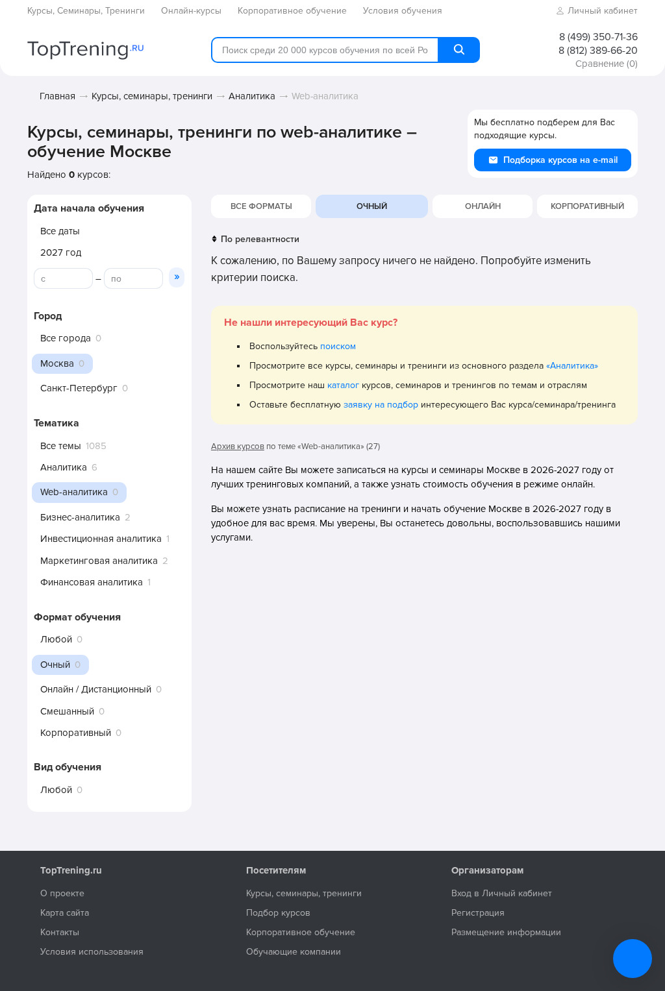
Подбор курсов (278, 912)
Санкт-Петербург (79, 388)
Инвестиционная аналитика (101, 538)
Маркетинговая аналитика (99, 561)
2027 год (60, 252)
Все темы (60, 446)
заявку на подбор (381, 404)
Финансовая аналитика (91, 582)
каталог (343, 385)
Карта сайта (64, 912)
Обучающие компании (293, 951)
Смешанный (67, 711)
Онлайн (483, 206)
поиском (338, 346)
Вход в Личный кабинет (501, 893)
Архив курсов (237, 446)
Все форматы (261, 206)
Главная (57, 96)
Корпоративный (75, 733)
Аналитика (252, 96)
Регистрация (478, 912)
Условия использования (92, 951)
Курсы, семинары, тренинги (152, 96)
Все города (65, 338)
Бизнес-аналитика (80, 517)
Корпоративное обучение (300, 932)
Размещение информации (506, 932)
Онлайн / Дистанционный (95, 689)
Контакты (59, 932)
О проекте (62, 893)
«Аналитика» (572, 365)
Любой (56, 639)
